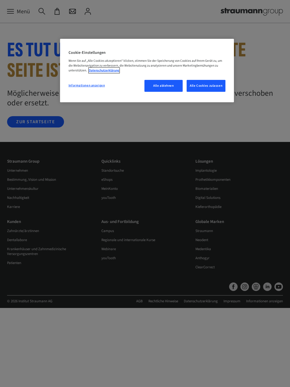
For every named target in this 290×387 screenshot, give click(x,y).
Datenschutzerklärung (104, 70)
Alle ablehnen (163, 85)
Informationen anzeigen (87, 85)
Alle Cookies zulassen (206, 85)
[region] (147, 71)
